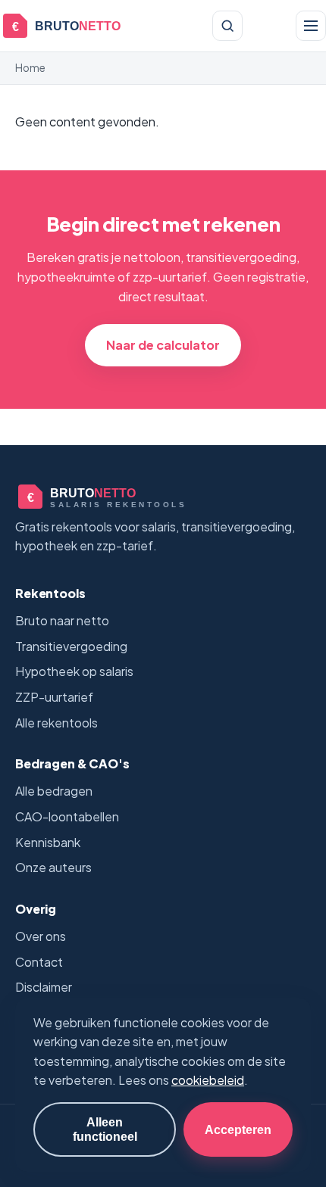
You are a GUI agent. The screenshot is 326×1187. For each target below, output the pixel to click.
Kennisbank (47, 842)
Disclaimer (43, 987)
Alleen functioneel (105, 1129)
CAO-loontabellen (67, 816)
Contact (39, 962)
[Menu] (311, 26)
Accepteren (238, 1129)
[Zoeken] (227, 26)
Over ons (40, 936)
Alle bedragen (53, 791)
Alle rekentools (56, 723)
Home (30, 67)
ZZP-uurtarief (54, 697)
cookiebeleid (207, 1080)
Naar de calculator (163, 345)
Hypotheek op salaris (74, 671)
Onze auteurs (53, 867)
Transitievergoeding (71, 646)
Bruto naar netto (62, 620)
